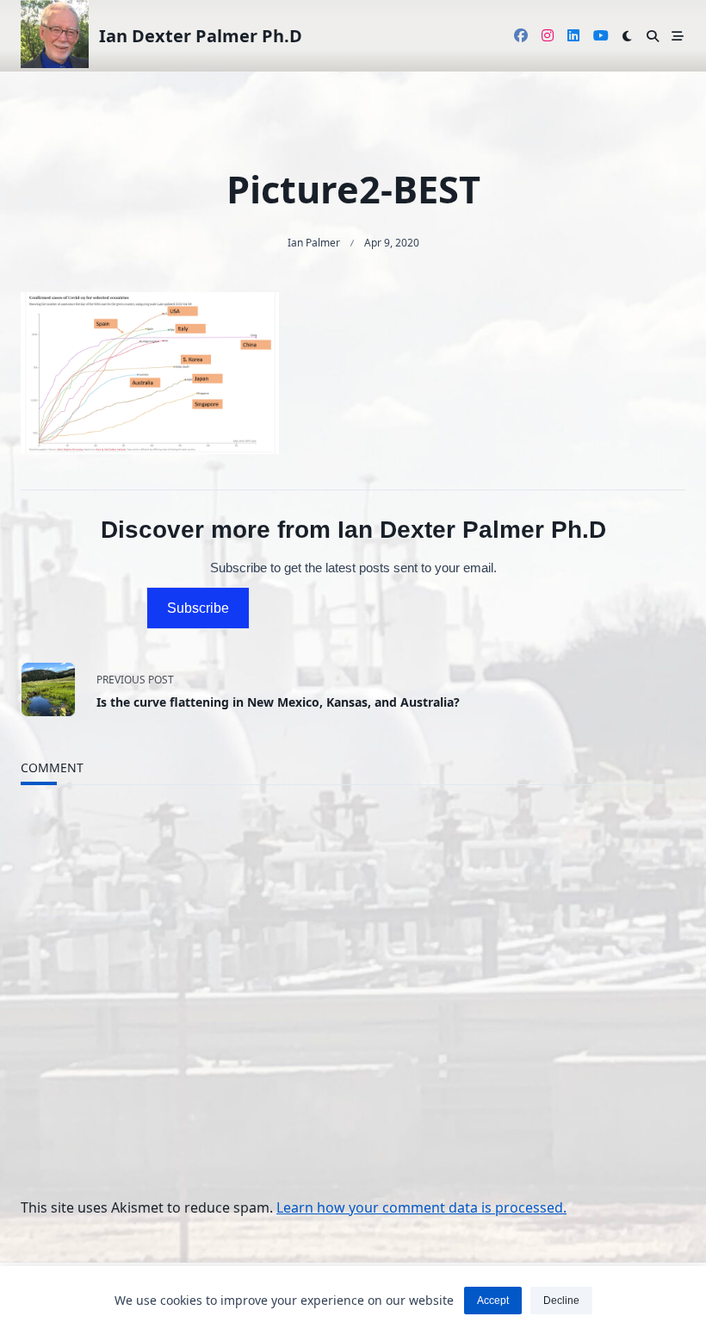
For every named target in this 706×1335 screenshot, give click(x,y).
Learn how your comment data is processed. (421, 1207)
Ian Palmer (314, 242)
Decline (561, 1300)
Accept (493, 1300)
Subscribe (198, 608)
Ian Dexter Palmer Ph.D (200, 35)
